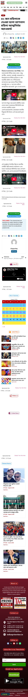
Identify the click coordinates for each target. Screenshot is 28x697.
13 (14, 312)
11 (7, 312)
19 (10, 316)
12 (10, 312)
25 (7, 319)
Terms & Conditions (21, 693)
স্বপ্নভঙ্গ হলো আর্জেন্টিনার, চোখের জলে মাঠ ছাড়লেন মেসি (12, 566)
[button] (11, 38)
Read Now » (5, 489)
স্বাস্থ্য (20, 7)
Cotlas (21, 691)
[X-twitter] (11, 643)
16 (24, 312)
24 (4, 319)
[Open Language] (8, 694)
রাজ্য (8, 7)
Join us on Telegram (14, 67)
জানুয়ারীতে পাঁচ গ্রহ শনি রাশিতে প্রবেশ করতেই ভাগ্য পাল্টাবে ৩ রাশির (18, 346)
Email (3, 657)
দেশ (2, 7)
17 (3, 316)
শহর (14, 7)
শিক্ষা (17, 7)
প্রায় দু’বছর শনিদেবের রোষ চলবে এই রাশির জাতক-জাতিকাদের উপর (18, 372)
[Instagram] (17, 643)
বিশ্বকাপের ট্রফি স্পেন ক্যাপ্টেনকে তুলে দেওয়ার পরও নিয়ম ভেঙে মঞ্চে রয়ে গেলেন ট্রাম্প (13, 539)
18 (7, 316)
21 (17, 316)
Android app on (16, 680)
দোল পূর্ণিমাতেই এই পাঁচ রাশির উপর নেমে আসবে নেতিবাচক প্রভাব (19, 363)
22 (21, 316)
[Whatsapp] (20, 643)
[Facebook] (8, 643)
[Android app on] (7, 681)
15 (20, 312)
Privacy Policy (11, 693)
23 (24, 316)
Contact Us (17, 695)
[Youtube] (14, 643)
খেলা (23, 7)
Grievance (10, 695)
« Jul (3, 326)
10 (3, 312)
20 (14, 316)
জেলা (11, 7)
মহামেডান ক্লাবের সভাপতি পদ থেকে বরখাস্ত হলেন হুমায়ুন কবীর (13, 511)
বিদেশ (5, 7)
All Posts (14, 251)
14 (17, 312)
